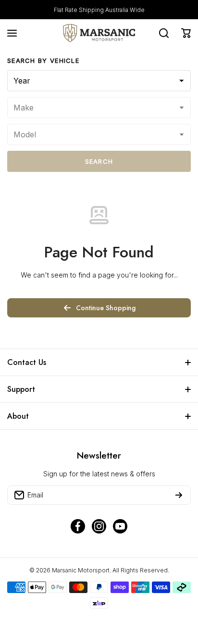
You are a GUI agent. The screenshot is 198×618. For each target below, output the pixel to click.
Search (99, 161)
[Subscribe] (179, 495)
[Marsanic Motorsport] (99, 33)
